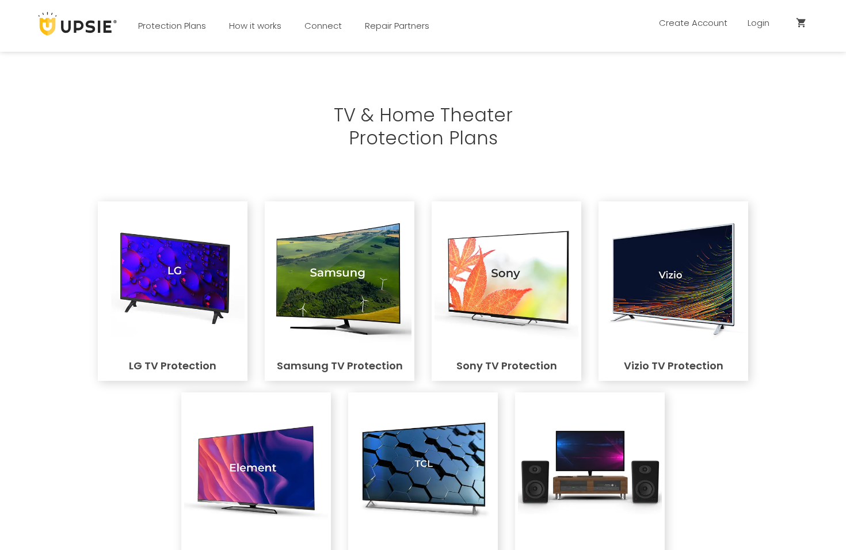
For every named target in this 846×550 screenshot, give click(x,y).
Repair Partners (397, 26)
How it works (255, 26)
